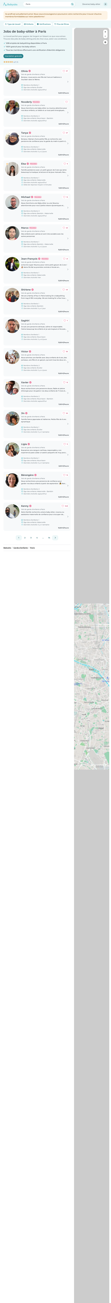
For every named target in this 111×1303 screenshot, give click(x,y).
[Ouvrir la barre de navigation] (105, 4)
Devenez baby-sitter (91, 4)
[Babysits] (10, 4)
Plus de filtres (62, 24)
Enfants (29, 24)
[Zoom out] (105, 36)
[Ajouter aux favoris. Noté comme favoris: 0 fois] (66, 102)
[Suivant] (55, 537)
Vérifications (45, 24)
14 (49, 538)
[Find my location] (105, 42)
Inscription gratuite (13, 56)
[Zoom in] (105, 32)
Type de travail (13, 24)
